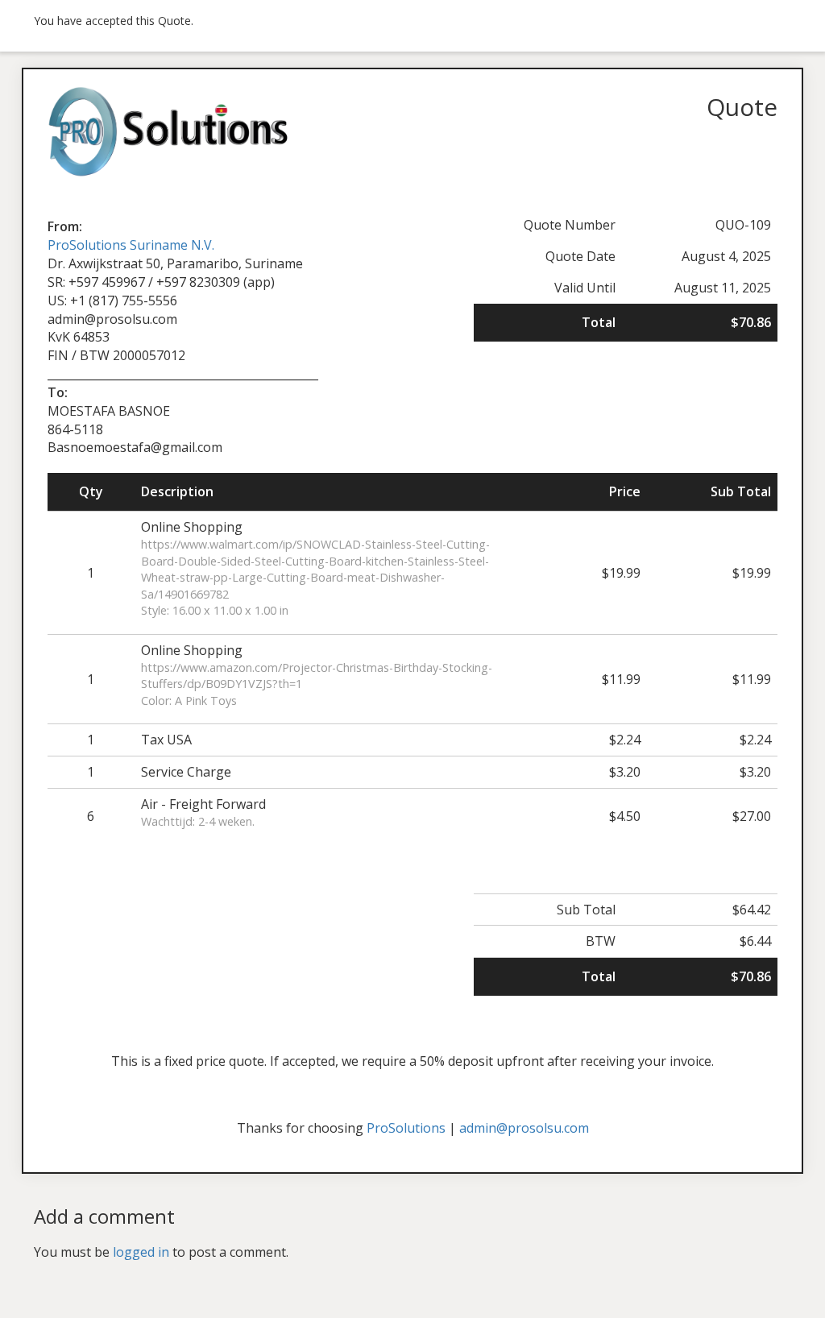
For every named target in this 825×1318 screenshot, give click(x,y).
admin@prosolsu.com (524, 1128)
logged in (141, 1252)
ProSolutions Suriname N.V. (131, 245)
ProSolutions (406, 1128)
